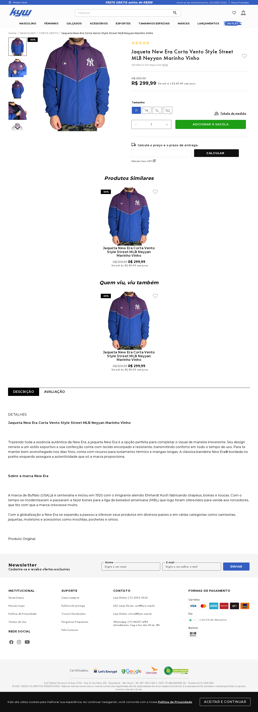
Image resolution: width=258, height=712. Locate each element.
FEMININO (51, 23)
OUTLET (233, 23)
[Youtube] (28, 643)
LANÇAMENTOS (208, 23)
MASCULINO (27, 23)
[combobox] (128, 13)
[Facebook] (11, 642)
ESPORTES (123, 23)
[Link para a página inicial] (12, 33)
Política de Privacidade (175, 702)
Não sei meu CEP (141, 161)
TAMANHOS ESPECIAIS (154, 23)
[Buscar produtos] (176, 12)
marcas (183, 23)
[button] (136, 110)
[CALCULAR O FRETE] (216, 153)
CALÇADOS (74, 23)
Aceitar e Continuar (225, 702)
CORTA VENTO (48, 33)
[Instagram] (19, 642)
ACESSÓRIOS (99, 23)
